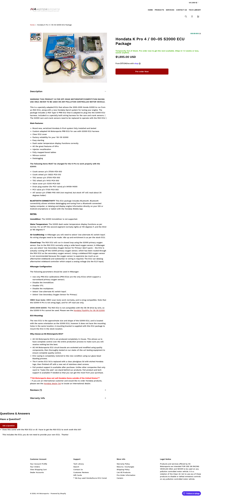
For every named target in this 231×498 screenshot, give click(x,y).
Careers (120, 478)
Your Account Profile (38, 464)
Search (76, 467)
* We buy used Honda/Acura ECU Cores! (90, 478)
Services (170, 10)
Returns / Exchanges (125, 467)
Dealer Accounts (37, 472)
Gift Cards (77, 475)
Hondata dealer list (52, 383)
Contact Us (181, 10)
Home (150, 10)
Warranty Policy (123, 464)
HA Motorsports (43, 493)
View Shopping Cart (38, 469)
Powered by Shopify (58, 493)
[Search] (186, 16)
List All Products (123, 472)
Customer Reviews (81, 472)
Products (159, 10)
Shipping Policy (123, 469)
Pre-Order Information (126, 475)
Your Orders (35, 467)
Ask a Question (9, 426)
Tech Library (195, 10)
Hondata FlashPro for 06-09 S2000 (89, 310)
